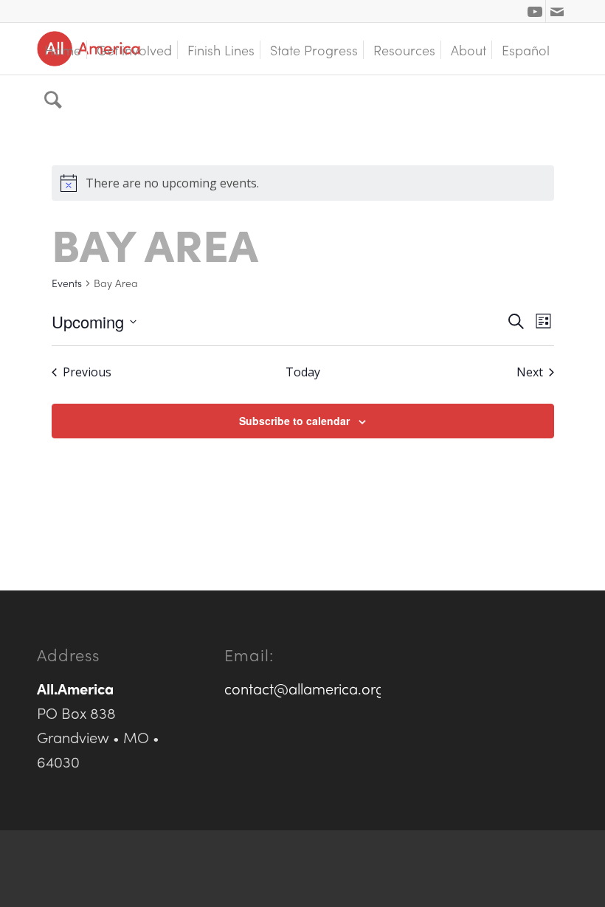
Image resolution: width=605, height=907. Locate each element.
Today (303, 372)
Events (67, 283)
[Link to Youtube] (534, 11)
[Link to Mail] (557, 11)
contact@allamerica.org (304, 688)
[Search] (53, 100)
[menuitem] (63, 49)
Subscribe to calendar (294, 420)
